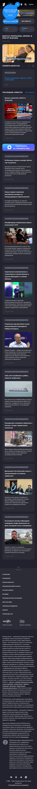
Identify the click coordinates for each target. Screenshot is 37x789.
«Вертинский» (21, 686)
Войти (31, 4)
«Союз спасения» (7, 684)
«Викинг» (26, 684)
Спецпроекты (6, 578)
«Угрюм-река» (18, 684)
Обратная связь (7, 602)
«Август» (11, 682)
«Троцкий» (5, 686)
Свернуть (18, 569)
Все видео (5, 594)
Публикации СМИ (7, 614)
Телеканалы (25, 737)
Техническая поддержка (10, 606)
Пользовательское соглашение (12, 598)
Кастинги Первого (7, 590)
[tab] (26, 21)
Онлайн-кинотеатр (8, 582)
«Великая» (12, 686)
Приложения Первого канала (11, 586)
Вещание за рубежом (25, 625)
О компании (6, 574)
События (5, 610)
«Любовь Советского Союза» (24, 682)
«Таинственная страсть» (9, 688)
